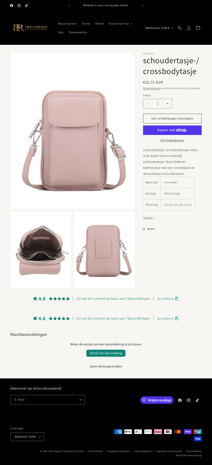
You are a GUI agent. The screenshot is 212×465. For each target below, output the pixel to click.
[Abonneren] (80, 400)
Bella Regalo (55, 451)
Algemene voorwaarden (169, 451)
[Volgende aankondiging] (142, 6)
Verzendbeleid (194, 451)
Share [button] (151, 229)
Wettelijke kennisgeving (189, 455)
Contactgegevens (143, 451)
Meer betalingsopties (172, 140)
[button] (120, 23)
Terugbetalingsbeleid (118, 451)
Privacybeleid (95, 451)
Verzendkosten (151, 88)
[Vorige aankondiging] (69, 6)
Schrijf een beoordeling (106, 353)
